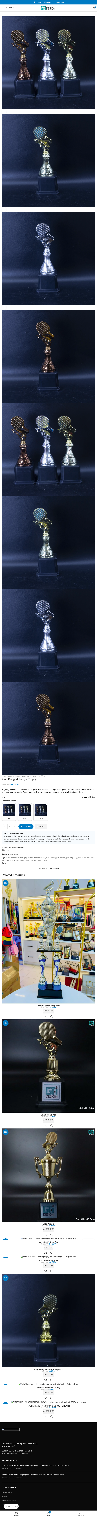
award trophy (10, 858)
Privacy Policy (7, 1492)
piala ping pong (71, 858)
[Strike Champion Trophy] (48, 1384)
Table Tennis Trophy (29, 776)
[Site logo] (48, 8)
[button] (48, 1011)
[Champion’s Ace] (48, 1066)
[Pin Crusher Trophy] (48, 1257)
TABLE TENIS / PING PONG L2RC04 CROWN (48, 1406)
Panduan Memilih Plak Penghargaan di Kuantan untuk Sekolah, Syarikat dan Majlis (33, 1475)
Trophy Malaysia (14, 776)
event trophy (50, 858)
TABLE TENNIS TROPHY (28, 860)
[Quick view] (51, 1016)
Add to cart (26, 826)
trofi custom (42, 860)
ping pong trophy (12, 860)
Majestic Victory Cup (49, 1242)
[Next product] (44, 776)
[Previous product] (39, 776)
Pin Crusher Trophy (48, 1260)
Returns (4, 1496)
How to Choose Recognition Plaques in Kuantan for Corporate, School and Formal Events (35, 1465)
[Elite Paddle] (48, 1175)
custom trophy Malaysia (36, 858)
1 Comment (17, 1468)
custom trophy (21, 858)
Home (4, 776)
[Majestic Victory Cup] (48, 1239)
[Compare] (45, 1016)
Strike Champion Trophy (48, 1387)
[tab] (43, 869)
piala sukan (82, 858)
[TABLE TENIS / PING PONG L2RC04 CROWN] (48, 1402)
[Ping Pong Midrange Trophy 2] (48, 1320)
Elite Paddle (48, 1224)
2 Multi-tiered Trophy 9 (48, 1006)
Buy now (40, 826)
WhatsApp (47, 2)
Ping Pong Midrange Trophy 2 (48, 1369)
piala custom (60, 858)
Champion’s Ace (48, 1115)
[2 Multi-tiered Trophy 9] (48, 941)
